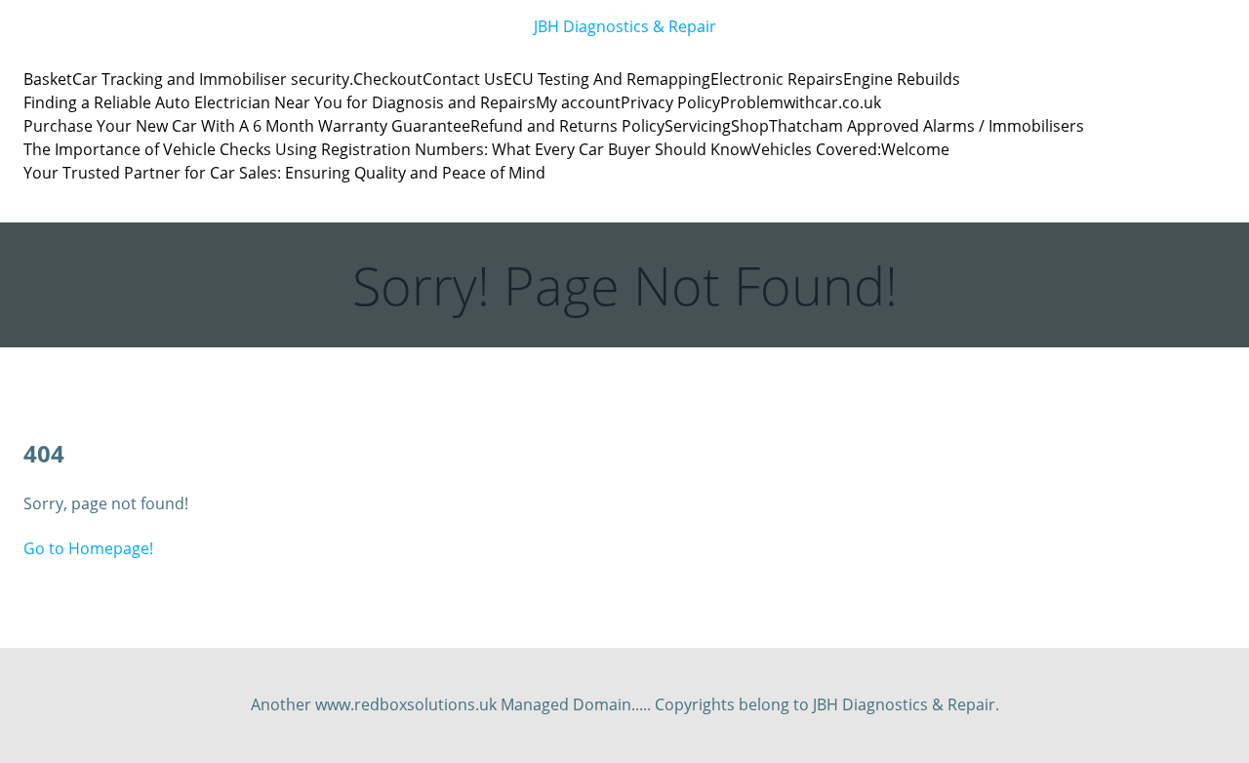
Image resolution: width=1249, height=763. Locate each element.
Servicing (698, 126)
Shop (750, 126)
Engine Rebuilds (901, 79)
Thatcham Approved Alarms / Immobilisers (926, 126)
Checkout (388, 79)
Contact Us (463, 79)
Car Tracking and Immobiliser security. (212, 79)
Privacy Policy (670, 102)
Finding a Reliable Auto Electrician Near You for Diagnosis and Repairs (279, 102)
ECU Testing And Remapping (607, 79)
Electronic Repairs (776, 79)
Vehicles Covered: (816, 149)
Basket (47, 79)
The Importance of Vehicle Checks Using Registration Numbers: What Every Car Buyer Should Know (387, 149)
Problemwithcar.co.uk (800, 102)
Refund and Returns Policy (567, 126)
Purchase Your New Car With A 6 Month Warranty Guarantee (246, 126)
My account (578, 102)
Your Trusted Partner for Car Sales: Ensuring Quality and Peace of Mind (284, 172)
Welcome (915, 149)
